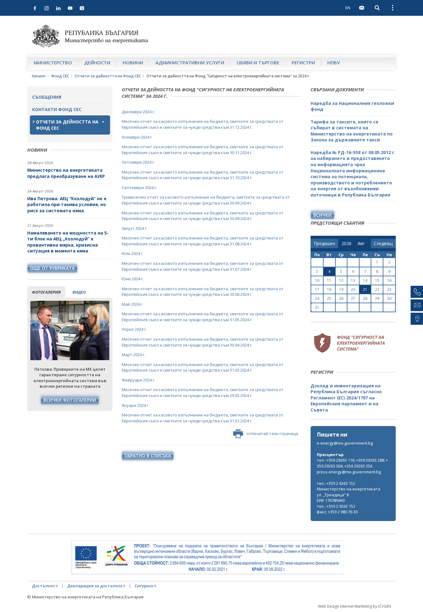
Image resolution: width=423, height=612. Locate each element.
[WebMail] (361, 7)
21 (365, 289)
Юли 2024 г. (132, 253)
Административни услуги (189, 62)
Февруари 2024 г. (138, 380)
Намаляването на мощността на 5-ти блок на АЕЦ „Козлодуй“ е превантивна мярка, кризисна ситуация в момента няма (68, 242)
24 (317, 298)
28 (365, 298)
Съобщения (46, 97)
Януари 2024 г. (135, 405)
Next (104, 324)
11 (329, 280)
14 (365, 280)
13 (353, 280)
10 (317, 280)
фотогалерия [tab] (46, 292)
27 (353, 298)
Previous (36, 324)
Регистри (303, 62)
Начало (39, 76)
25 (329, 298)
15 (377, 280)
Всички (322, 215)
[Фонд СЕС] (349, 342)
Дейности (97, 62)
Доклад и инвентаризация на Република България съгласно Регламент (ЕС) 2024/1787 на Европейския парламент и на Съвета (346, 398)
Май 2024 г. (132, 304)
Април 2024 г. (134, 329)
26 (341, 298)
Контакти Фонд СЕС (56, 109)
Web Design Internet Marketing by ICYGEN (354, 606)
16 (389, 280)
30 (389, 298)
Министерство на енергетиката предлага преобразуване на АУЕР (66, 173)
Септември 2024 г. (139, 187)
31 (317, 307)
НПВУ (333, 62)
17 (317, 289)
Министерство (53, 62)
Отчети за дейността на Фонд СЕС (108, 76)
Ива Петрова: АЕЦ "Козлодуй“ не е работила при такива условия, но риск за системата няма (67, 204)
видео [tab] (79, 292)
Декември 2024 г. (138, 111)
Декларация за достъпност (96, 585)
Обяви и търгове (258, 62)
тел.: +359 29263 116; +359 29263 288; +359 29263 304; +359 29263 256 (352, 463)
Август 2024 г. (134, 228)
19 (341, 289)
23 (389, 289)
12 (341, 280)
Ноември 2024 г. (137, 137)
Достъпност (45, 585)
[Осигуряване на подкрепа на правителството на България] (208, 558)
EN (347, 8)
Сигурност (145, 585)
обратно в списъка (147, 456)
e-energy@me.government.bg (345, 443)
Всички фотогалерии (69, 400)
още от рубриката (52, 268)
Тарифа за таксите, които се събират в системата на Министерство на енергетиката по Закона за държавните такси (352, 131)
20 (353, 289)
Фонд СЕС (60, 76)
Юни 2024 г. (133, 279)
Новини (133, 62)
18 (329, 289)
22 (377, 289)
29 (377, 298)
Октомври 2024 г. (138, 162)
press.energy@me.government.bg (349, 472)
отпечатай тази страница (272, 433)
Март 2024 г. (133, 354)
